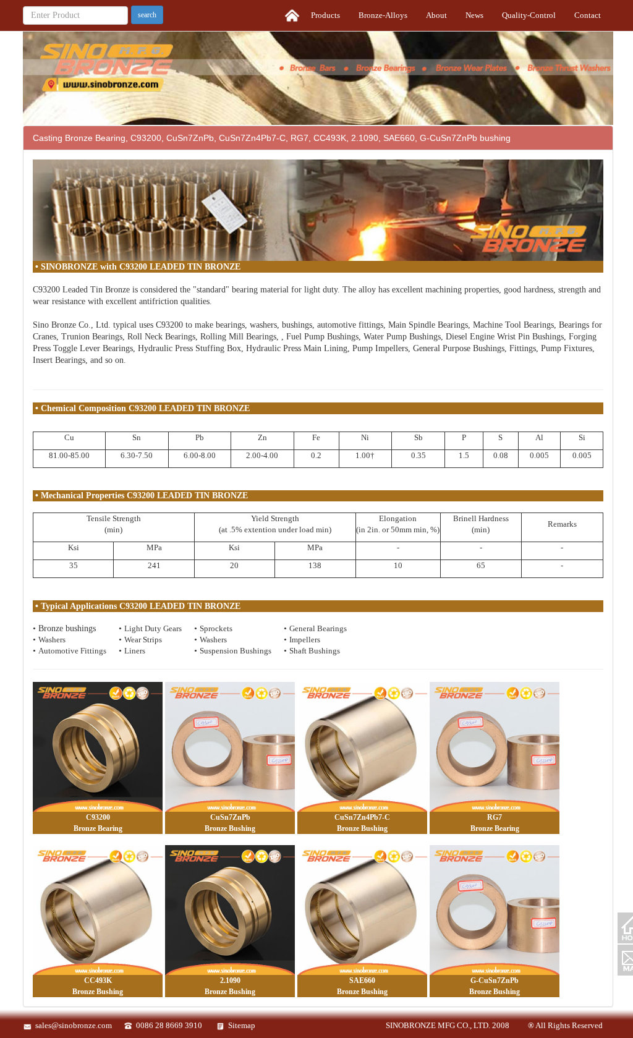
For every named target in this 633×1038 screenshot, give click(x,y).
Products (325, 15)
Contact (587, 15)
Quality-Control (529, 15)
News (474, 15)
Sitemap (241, 1025)
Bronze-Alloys (383, 15)
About (436, 15)
